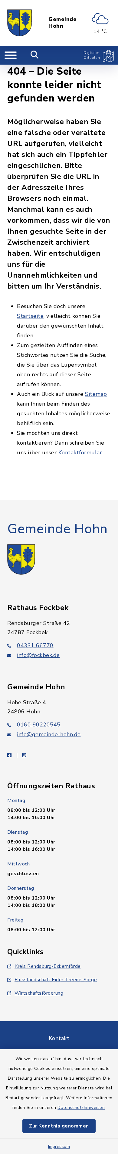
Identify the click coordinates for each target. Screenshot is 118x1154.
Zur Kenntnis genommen (59, 1126)
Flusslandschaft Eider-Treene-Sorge (56, 979)
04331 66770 (35, 645)
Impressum (59, 1146)
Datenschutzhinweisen (81, 1107)
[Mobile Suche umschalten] (34, 55)
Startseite (30, 316)
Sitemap (96, 394)
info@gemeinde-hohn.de (49, 734)
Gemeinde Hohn (62, 22)
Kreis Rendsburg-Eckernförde (48, 966)
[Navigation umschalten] (10, 55)
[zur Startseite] (19, 23)
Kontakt (59, 1038)
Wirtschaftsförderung (39, 993)
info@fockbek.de (38, 655)
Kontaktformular (80, 452)
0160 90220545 (39, 724)
